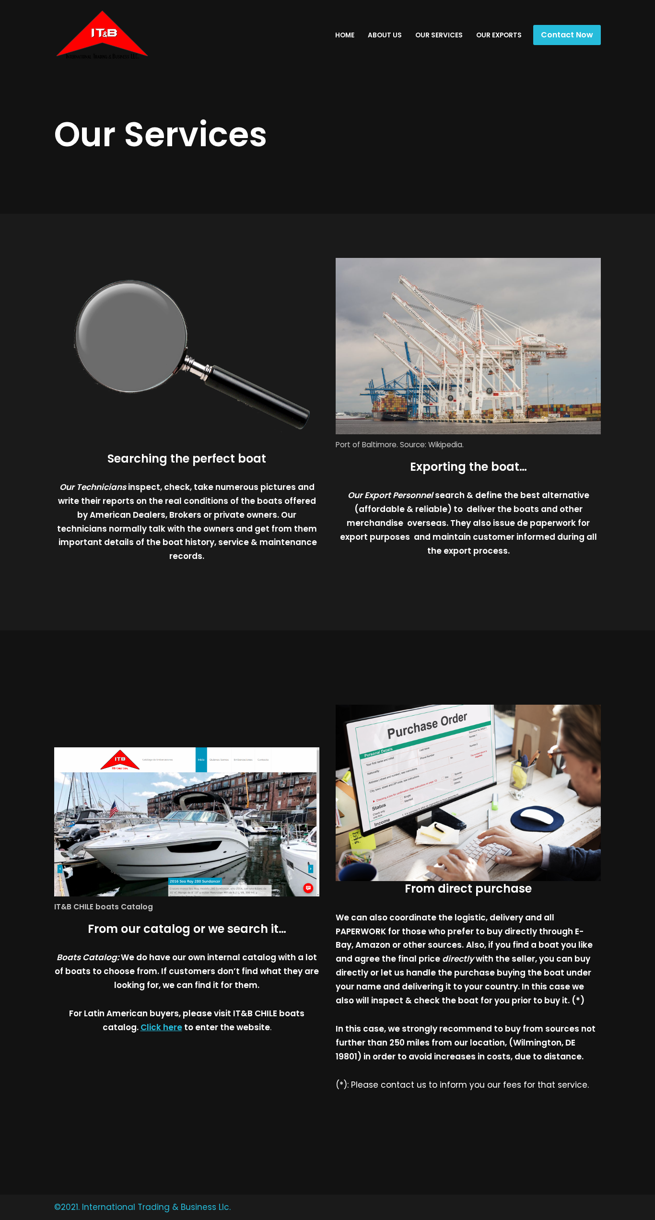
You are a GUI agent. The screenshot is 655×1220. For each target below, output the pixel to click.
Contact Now (567, 34)
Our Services (439, 35)
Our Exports (499, 35)
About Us (385, 35)
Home (344, 35)
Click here (161, 1027)
